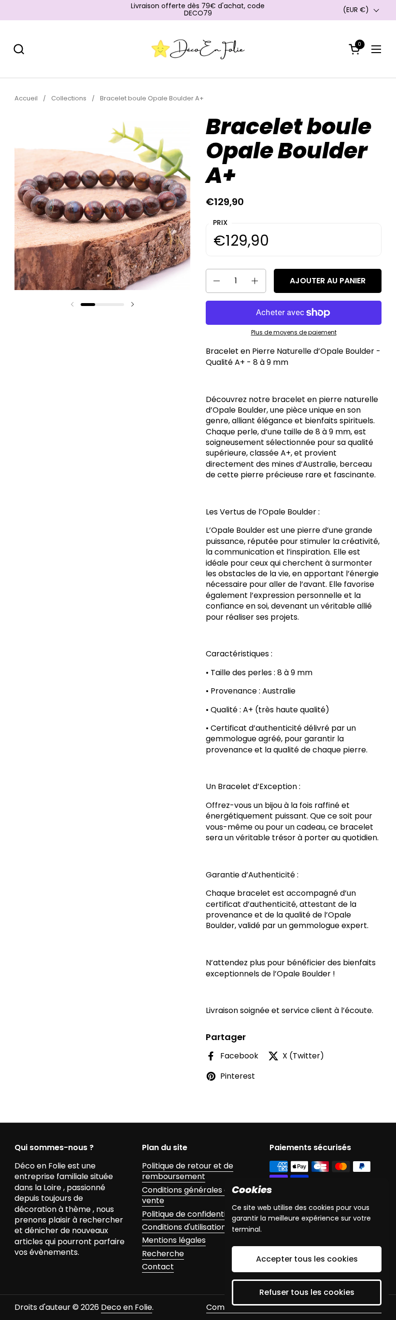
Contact (158, 1266)
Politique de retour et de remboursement (187, 1171)
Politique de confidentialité (192, 1214)
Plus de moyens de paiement (294, 332)
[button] (19, 49)
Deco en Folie (126, 1307)
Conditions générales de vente (188, 1195)
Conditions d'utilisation (184, 1227)
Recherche (163, 1253)
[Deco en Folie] (198, 49)
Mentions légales (174, 1240)
